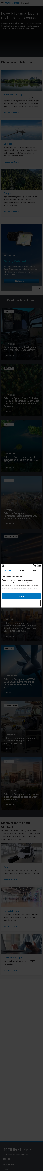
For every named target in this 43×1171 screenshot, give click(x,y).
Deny (21, 603)
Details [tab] (21, 571)
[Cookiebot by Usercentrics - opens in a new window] (33, 565)
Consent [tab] (8, 571)
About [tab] (35, 571)
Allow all (21, 596)
